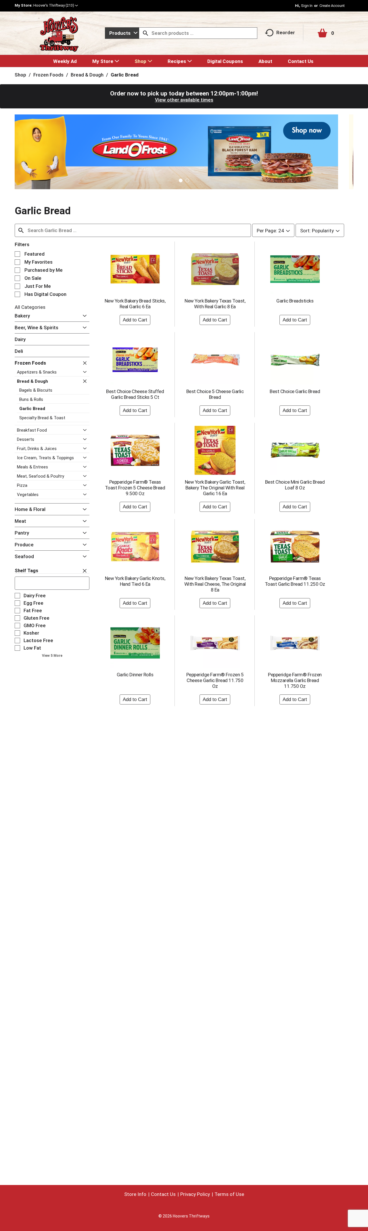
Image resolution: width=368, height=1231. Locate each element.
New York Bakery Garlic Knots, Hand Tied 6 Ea (135, 581)
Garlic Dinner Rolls (135, 674)
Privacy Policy (195, 1194)
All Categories (30, 307)
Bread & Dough (87, 75)
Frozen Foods (48, 75)
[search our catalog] (145, 33)
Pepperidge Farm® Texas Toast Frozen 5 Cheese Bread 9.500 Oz (135, 487)
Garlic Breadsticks (294, 301)
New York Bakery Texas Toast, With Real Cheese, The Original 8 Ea (215, 584)
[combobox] (122, 33)
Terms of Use (229, 1194)
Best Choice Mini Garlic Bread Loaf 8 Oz (295, 485)
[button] (55, 5)
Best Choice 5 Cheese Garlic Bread (215, 394)
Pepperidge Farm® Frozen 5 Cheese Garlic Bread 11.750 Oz (215, 680)
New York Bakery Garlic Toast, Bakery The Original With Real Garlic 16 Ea (215, 487)
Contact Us (163, 1194)
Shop (20, 75)
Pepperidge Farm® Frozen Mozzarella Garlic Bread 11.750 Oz (295, 680)
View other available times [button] (184, 100)
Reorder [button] (285, 32)
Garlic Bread (125, 75)
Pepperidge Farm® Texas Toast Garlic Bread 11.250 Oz (295, 581)
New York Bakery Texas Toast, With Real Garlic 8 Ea (215, 303)
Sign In (307, 5)
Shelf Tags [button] (26, 570)
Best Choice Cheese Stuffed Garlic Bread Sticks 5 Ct (135, 394)
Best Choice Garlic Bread (295, 391)
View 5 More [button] (52, 656)
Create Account (332, 5)
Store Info (135, 1194)
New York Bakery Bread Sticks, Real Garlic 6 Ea (135, 303)
